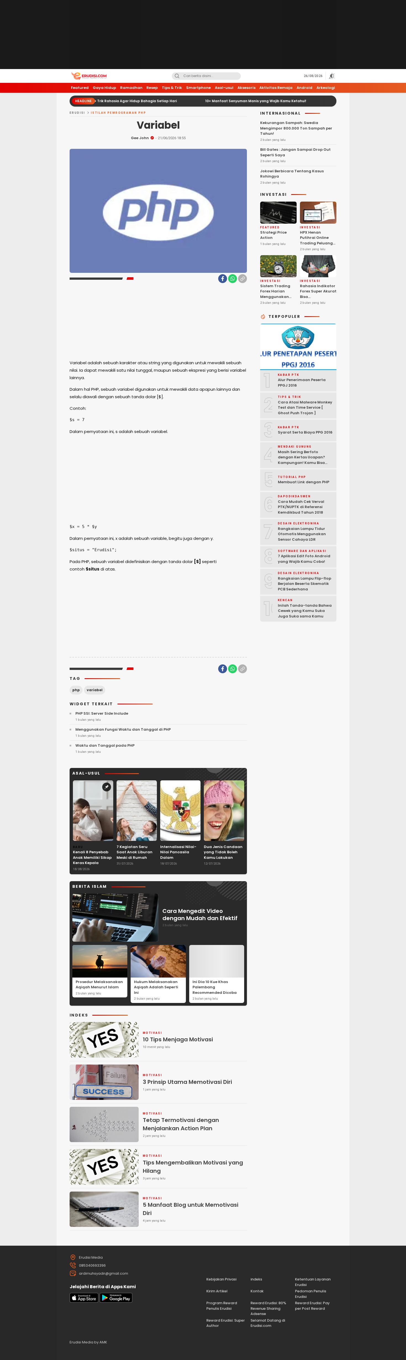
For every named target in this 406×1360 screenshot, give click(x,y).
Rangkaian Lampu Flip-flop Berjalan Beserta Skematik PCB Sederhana (304, 584)
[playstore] (116, 1301)
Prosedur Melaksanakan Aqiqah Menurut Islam (99, 984)
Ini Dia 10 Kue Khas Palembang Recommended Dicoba (215, 987)
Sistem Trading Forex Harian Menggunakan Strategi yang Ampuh (275, 296)
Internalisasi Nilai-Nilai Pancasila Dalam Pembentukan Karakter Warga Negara (178, 860)
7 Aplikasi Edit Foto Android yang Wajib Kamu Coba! (304, 558)
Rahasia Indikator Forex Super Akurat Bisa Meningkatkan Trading (318, 296)
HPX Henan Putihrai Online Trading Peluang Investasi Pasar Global (316, 243)
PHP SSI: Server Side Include (101, 713)
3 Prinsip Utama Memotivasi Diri (187, 1082)
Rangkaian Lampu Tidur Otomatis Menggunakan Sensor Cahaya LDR (302, 534)
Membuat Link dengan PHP (303, 482)
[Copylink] (242, 278)
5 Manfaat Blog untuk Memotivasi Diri (190, 1209)
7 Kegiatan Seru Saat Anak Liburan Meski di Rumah (134, 852)
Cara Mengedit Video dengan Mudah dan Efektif (200, 914)
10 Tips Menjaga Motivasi (178, 1039)
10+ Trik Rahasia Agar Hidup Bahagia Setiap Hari (97, 101)
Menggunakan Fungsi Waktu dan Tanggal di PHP (123, 729)
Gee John (140, 138)
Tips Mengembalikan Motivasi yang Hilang (193, 1167)
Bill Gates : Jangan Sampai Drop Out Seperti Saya (295, 152)
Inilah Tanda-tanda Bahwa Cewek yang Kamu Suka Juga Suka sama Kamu (305, 611)
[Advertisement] (203, 34)
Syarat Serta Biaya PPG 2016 (305, 432)
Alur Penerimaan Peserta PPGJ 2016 (302, 382)
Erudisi (77, 112)
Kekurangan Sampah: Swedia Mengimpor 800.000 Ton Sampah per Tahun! (296, 128)
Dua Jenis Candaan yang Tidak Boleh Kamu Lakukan (223, 852)
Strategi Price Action (273, 235)
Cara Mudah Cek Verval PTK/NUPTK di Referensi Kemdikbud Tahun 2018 (301, 507)
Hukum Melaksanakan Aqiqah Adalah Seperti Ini (156, 987)
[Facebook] (222, 278)
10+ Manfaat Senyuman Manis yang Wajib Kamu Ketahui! (219, 101)
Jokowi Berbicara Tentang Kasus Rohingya (292, 173)
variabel (94, 690)
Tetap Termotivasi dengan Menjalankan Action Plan (181, 1124)
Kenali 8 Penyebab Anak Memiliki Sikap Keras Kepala (92, 857)
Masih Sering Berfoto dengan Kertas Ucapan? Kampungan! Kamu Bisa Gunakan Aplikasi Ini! (301, 460)
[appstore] (84, 1301)
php (76, 690)
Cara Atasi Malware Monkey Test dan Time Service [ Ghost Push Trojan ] (305, 408)
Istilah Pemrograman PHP (118, 112)
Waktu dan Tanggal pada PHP (105, 745)
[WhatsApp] (232, 278)
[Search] (177, 76)
